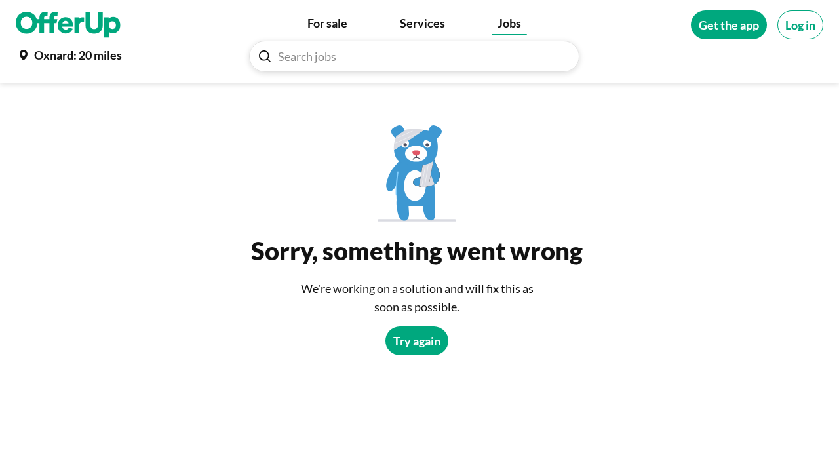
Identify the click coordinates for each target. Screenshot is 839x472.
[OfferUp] (68, 25)
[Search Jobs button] (264, 56)
